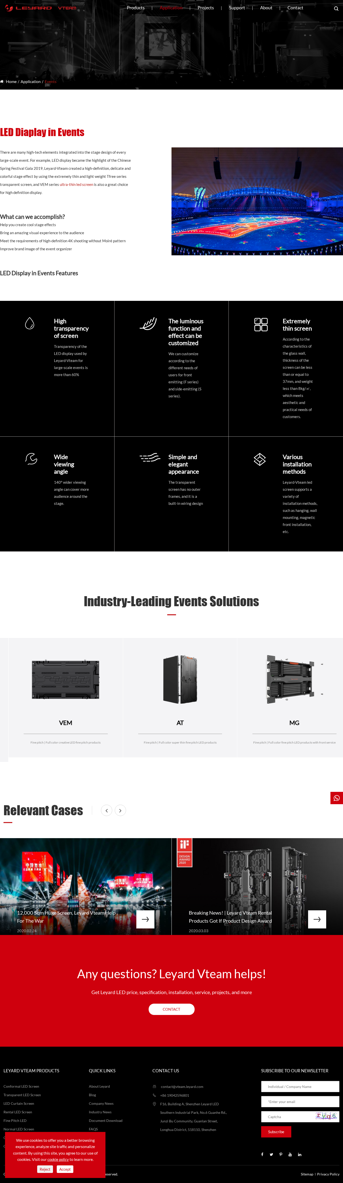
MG (171, 722)
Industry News (100, 1112)
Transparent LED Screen (22, 1095)
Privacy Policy (328, 1174)
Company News (101, 1103)
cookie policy (58, 1159)
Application (171, 7)
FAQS (93, 1129)
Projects (206, 7)
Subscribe (276, 1131)
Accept (65, 1169)
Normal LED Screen (19, 1129)
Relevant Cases (43, 810)
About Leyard (99, 1086)
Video (93, 1137)
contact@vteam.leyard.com (181, 1086)
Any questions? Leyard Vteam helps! (171, 973)
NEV (286, 722)
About (266, 7)
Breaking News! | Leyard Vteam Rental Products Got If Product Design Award (230, 917)
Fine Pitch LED (15, 1120)
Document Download (106, 1120)
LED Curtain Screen (19, 1103)
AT (57, 722)
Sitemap (307, 1174)
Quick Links (102, 1070)
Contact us (165, 1070)
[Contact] (336, 798)
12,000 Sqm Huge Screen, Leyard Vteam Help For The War (66, 917)
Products (136, 7)
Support (237, 7)
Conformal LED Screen (21, 1086)
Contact (295, 7)
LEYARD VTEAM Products (31, 1070)
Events (50, 81)
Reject (45, 1169)
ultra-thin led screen (76, 184)
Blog (92, 1095)
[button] (106, 810)
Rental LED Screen (18, 1112)
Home (11, 81)
